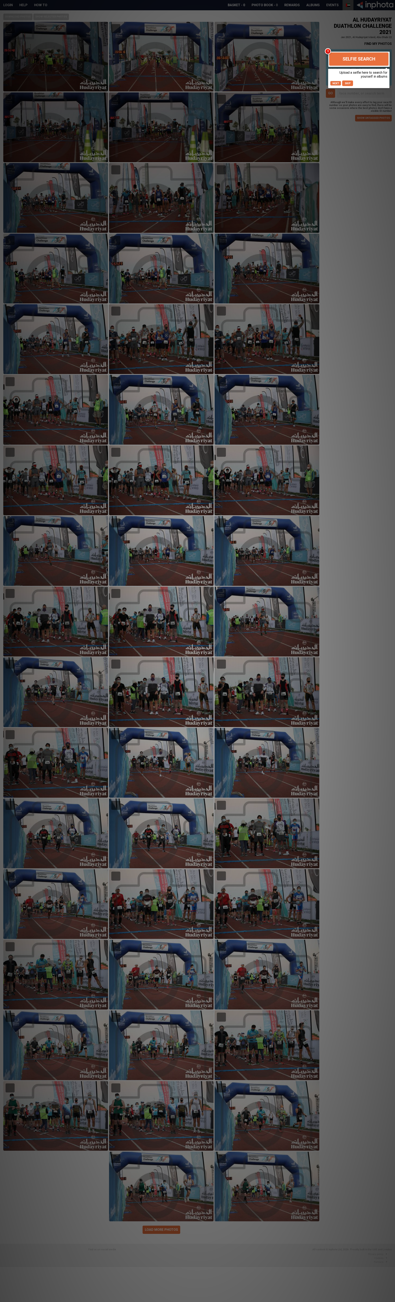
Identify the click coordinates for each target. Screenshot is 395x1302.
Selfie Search (359, 59)
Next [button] (335, 83)
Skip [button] (348, 83)
